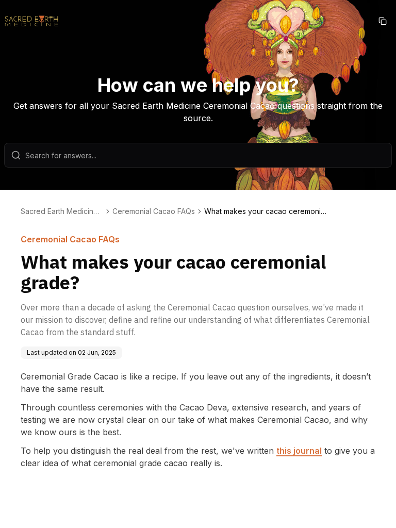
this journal (299, 451)
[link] (266, 211)
